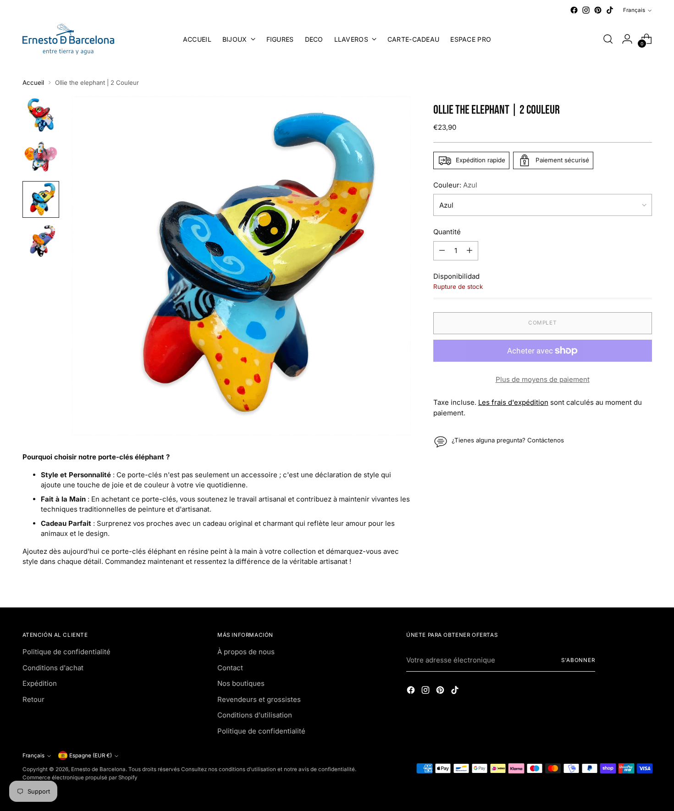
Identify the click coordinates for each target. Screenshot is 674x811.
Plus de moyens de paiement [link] (543, 379)
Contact (230, 667)
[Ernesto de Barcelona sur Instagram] (586, 10)
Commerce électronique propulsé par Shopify (80, 777)
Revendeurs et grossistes (259, 699)
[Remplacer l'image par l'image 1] (40, 115)
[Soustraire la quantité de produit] (442, 251)
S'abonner (578, 660)
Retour (33, 699)
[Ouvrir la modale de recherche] (608, 39)
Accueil (33, 82)
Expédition (39, 683)
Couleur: (455, 185)
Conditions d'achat (52, 667)
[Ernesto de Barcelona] (68, 39)
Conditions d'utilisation (254, 715)
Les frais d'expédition (513, 402)
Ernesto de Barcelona (98, 769)
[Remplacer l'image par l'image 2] (40, 157)
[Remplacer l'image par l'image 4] (40, 241)
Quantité (447, 231)
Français (634, 10)
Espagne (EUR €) (90, 755)
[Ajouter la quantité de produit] (469, 251)
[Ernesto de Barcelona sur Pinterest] (598, 10)
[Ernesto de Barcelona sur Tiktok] (610, 10)
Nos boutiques (241, 683)
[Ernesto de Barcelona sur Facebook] (574, 10)
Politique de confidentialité (66, 651)
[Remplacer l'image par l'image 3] (40, 199)
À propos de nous (246, 651)
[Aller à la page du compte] (627, 39)
